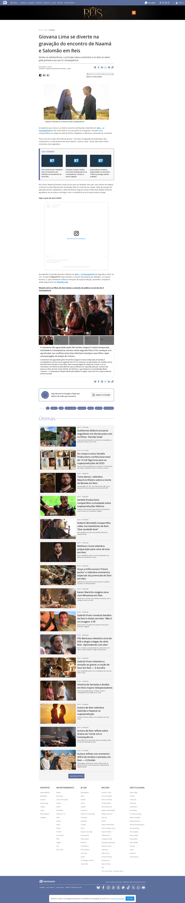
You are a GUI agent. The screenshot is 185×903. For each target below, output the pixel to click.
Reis (46, 30)
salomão (90, 408)
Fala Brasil (105, 850)
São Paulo (84, 853)
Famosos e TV (60, 814)
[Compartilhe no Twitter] (95, 67)
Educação (84, 821)
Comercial (133, 800)
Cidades (83, 807)
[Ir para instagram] (166, 3)
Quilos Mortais (106, 864)
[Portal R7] (5, 2)
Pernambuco (85, 846)
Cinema (58, 803)
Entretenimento (65, 787)
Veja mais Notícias (76, 776)
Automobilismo (45, 792)
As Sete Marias (106, 803)
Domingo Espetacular (108, 842)
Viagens (58, 842)
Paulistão (43, 817)
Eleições (31, 3)
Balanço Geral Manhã (108, 810)
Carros (83, 803)
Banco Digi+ (133, 792)
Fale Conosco (50, 887)
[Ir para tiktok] (128, 887)
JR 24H (54, 3)
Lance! (42, 810)
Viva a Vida (59, 850)
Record (60, 3)
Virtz (57, 846)
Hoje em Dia (105, 853)
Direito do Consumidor (88, 814)
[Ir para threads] (118, 887)
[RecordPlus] (150, 2)
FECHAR (130, 898)
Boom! (104, 821)
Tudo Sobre (84, 864)
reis (48, 408)
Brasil (82, 796)
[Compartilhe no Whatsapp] (105, 67)
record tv (54, 408)
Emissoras (133, 803)
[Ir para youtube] (143, 887)
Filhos (58, 817)
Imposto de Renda (86, 832)
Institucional (137, 787)
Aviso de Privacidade (117, 899)
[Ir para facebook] (160, 3)
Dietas (58, 807)
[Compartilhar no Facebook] (99, 67)
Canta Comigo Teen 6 (108, 828)
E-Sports (43, 800)
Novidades (52, 30)
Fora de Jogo (44, 803)
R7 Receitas (60, 835)
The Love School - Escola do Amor (112, 871)
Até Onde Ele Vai (107, 807)
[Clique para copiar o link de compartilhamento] (112, 67)
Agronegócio (85, 792)
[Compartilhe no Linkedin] (102, 67)
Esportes (46, 3)
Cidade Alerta (106, 835)
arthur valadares (70, 408)
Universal (132, 853)
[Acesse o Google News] (109, 67)
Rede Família (134, 842)
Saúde (83, 857)
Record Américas (135, 821)
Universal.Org (134, 857)
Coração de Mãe (107, 839)
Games (58, 821)
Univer (132, 850)
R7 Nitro (59, 832)
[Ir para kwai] (113, 887)
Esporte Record (106, 846)
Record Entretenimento (137, 825)
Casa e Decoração (62, 800)
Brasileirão (43, 796)
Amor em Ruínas (107, 800)
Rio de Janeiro (85, 850)
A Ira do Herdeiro (107, 796)
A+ (44, 75)
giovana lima (82, 408)
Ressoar (132, 846)
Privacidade (60, 887)
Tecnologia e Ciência (87, 860)
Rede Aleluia (133, 839)
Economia (84, 817)
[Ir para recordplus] (123, 887)
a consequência (108, 408)
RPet (57, 839)
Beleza (58, 792)
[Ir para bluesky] (98, 887)
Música (58, 828)
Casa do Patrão (106, 832)
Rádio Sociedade (135, 817)
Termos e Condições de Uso (73, 887)
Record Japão (134, 832)
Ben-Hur (104, 817)
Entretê (39, 3)
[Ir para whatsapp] (138, 887)
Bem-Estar (59, 796)
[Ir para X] (163, 3)
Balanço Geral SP (107, 814)
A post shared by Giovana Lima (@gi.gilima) (76, 266)
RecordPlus (133, 810)
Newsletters (133, 807)
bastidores (98, 408)
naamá (61, 408)
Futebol (42, 807)
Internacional (85, 835)
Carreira (132, 796)
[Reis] (92, 12)
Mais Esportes (44, 814)
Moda (58, 825)
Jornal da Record (107, 857)
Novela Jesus (106, 860)
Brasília (24, 3)
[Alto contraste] (40, 75)
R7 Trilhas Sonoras (136, 814)
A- (48, 75)
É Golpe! (83, 825)
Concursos (84, 810)
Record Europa (134, 828)
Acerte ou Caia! (106, 792)
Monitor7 (84, 842)
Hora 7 (83, 828)
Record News (69, 3)
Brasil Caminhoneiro (108, 825)
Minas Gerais (85, 839)
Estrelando (59, 810)
